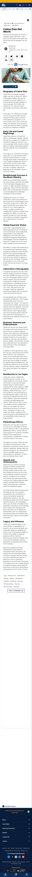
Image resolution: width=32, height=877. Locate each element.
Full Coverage (14, 863)
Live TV (28, 861)
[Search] (16, 5)
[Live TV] (26, 5)
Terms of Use (17, 850)
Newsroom (12, 46)
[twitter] (11, 56)
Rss (26, 850)
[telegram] (16, 56)
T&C (9, 848)
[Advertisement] (17, 15)
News (18, 861)
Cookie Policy (26, 848)
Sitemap (23, 850)
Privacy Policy (18, 848)
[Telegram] (16, 857)
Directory (23, 861)
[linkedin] (6, 60)
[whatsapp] (22, 56)
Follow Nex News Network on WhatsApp (14, 811)
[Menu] (29, 5)
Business (15, 861)
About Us (5, 848)
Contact (12, 848)
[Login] (20, 5)
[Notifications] (23, 5)
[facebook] (6, 56)
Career (19, 863)
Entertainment (19, 23)
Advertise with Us (9, 850)
